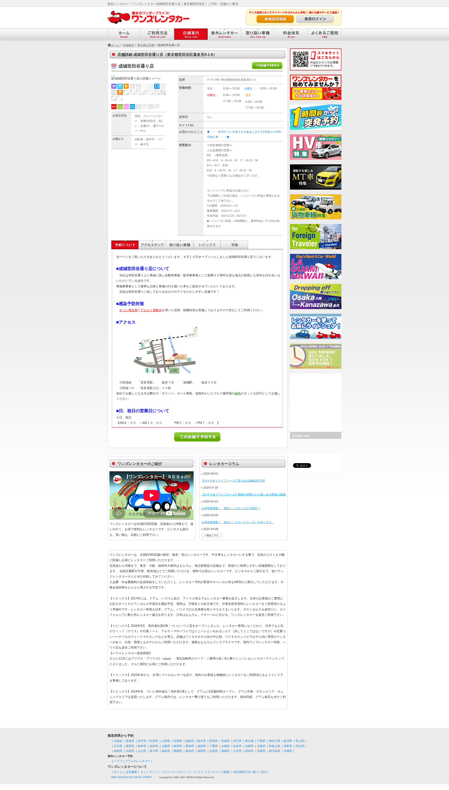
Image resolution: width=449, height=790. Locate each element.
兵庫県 (249, 746)
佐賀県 (213, 751)
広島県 (130, 751)
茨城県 (225, 741)
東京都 (249, 741)
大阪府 (261, 746)
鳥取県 (288, 746)
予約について (125, 244)
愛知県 (189, 746)
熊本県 (249, 751)
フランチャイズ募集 (217, 772)
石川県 (118, 746)
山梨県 (166, 746)
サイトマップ (149, 772)
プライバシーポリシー (175, 772)
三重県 (213, 746)
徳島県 (166, 751)
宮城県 (178, 741)
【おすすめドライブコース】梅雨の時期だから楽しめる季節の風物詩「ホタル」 (251, 494)
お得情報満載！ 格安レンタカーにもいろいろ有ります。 (237, 522)
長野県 (130, 746)
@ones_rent (300, 435)
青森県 (130, 741)
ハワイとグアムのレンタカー (132, 761)
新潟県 (288, 741)
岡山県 (300, 746)
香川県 (154, 751)
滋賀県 (201, 746)
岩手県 (142, 741)
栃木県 (201, 741)
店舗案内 (128, 45)
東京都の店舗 (145, 45)
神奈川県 (274, 741)
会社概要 (131, 772)
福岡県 (201, 751)
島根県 (118, 751)
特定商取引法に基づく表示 (250, 772)
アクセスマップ (152, 244)
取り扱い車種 (179, 244)
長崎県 (225, 751)
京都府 (225, 746)
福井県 (154, 746)
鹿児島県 (274, 751)
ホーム (115, 45)
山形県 (166, 741)
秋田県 (154, 741)
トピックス (207, 244)
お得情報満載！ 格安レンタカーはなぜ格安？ (230, 508)
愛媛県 (178, 751)
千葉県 (261, 741)
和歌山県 (274, 746)
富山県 (300, 741)
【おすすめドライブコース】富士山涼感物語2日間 (233, 480)
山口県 (142, 751)
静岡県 (178, 746)
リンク (196, 772)
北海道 (118, 741)
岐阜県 (142, 746)
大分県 (237, 751)
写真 (234, 244)
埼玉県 (237, 741)
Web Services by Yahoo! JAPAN (131, 777)
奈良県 (237, 746)
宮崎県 (261, 751)
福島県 (189, 741)
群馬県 (213, 741)
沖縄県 (288, 751)
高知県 (189, 751)
